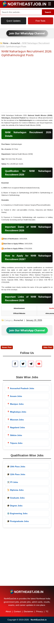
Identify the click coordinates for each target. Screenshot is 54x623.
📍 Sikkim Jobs (14, 435)
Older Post (47, 347)
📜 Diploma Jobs (15, 490)
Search (48, 12)
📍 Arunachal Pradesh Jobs (20, 388)
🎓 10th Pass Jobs (16, 466)
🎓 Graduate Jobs (16, 498)
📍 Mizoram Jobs (15, 419)
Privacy (39, 611)
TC (47, 611)
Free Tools (40, 21)
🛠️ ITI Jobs (12, 482)
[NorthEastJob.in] (27, 591)
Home (5, 43)
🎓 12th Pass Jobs (16, 474)
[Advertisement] (27, 84)
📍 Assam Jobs (14, 396)
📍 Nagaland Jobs (16, 427)
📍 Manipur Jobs (15, 404)
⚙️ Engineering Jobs (17, 513)
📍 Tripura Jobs (14, 443)
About (8, 611)
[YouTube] (39, 364)
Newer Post (7, 347)
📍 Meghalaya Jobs (16, 412)
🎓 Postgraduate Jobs (18, 521)
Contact (17, 611)
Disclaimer (28, 611)
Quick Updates (13, 21)
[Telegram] (31, 364)
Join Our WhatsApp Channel (27, 33)
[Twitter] (23, 364)
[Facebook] (15, 364)
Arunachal (15, 43)
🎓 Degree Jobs (14, 505)
